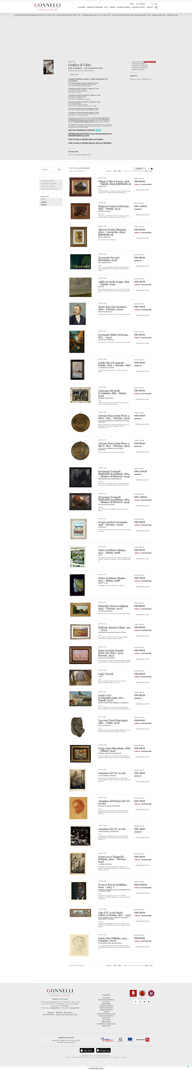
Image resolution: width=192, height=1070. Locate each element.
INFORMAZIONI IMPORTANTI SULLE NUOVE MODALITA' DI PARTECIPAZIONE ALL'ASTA (90, 135)
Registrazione (146, 184)
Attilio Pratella (106, 281)
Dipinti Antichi (106, 1026)
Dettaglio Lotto (142, 190)
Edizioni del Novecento (106, 1008)
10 (129, 171)
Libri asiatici (106, 1002)
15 (142, 171)
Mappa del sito (68, 1012)
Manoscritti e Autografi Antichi (106, 1014)
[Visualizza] (87, 1050)
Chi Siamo (81, 7)
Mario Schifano (107, 550)
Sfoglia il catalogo (139, 67)
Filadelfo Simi (106, 606)
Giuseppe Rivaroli (109, 390)
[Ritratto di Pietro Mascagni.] (78, 808)
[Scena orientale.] (78, 237)
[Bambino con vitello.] (80, 395)
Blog (132, 4)
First (115, 171)
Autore (43, 202)
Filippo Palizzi (106, 181)
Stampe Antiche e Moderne (106, 1000)
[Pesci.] (77, 557)
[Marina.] (80, 287)
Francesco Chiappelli (111, 856)
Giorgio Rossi (106, 415)
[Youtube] (149, 1002)
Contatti (149, 7)
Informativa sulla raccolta (96, 1068)
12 (134, 171)
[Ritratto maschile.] (77, 314)
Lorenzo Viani (106, 720)
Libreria (112, 7)
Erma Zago (104, 748)
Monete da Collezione (106, 1006)
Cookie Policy (69, 1015)
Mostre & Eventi (138, 7)
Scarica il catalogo (140, 66)
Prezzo (43, 205)
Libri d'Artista (106, 1018)
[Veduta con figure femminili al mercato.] (80, 698)
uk (156, 4)
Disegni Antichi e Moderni (106, 1016)
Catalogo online (138, 64)
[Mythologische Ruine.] (80, 501)
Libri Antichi (106, 998)
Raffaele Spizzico (108, 627)
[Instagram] (140, 1002)
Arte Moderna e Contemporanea (106, 1024)
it (152, 4)
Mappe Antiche (106, 1022)
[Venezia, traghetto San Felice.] (80, 753)
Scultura (106, 1012)
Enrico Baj (104, 938)
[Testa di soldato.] (77, 727)
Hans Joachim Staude (111, 650)
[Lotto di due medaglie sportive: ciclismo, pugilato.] (80, 423)
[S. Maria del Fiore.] (77, 864)
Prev (119, 171)
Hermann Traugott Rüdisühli (109, 472)
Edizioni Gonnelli (124, 7)
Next (146, 171)
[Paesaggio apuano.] (80, 610)
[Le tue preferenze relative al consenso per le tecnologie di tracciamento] (188, 1066)
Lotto (43, 199)
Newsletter (59, 1012)
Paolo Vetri (104, 695)
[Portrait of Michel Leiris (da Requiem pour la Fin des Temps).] (68, 15)
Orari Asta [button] (74, 74)
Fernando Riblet (107, 334)
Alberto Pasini (106, 229)
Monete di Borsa (106, 1004)
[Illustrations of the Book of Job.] (96, 15)
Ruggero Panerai (108, 206)
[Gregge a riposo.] (80, 211)
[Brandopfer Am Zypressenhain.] (80, 477)
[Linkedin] (144, 1002)
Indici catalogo (138, 69)
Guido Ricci (105, 362)
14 (140, 171)
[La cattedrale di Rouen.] (77, 780)
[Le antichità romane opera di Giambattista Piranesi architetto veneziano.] (34, 15)
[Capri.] (80, 678)
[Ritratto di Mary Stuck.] (131, 15)
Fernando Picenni (108, 257)
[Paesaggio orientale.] (76, 342)
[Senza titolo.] (77, 585)
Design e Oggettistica (106, 1010)
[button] (51, 181)
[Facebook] (136, 1002)
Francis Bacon (106, 884)
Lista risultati (143, 62)
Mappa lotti (50, 1012)
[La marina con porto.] (77, 370)
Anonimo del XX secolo (112, 773)
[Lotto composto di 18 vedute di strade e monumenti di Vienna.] (80, 913)
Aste (106, 7)
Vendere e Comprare (95, 7)
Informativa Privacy (49, 1014)
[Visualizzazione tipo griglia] (152, 169)
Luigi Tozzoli (105, 674)
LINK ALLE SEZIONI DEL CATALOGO (81, 130)
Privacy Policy (60, 1015)
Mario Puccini (106, 306)
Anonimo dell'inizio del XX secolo (114, 802)
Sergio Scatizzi (107, 522)
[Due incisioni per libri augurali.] (79, 945)
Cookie (75, 1014)
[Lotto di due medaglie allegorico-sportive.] (80, 450)
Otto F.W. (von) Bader (110, 912)
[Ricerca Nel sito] (156, 7)
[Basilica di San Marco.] (80, 655)
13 (137, 171)
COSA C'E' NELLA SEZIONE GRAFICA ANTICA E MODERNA (89, 143)
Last (150, 171)
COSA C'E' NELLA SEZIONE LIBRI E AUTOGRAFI (85, 139)
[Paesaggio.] (80, 187)
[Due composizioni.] (80, 262)
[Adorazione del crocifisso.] (80, 836)
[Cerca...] (59, 169)
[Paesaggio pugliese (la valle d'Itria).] (80, 632)
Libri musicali (106, 1020)
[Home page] (47, 6)
